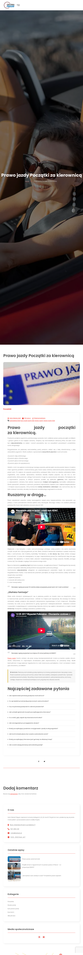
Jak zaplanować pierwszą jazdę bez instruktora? (26, 696)
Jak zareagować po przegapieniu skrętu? (24, 723)
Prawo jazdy (12, 658)
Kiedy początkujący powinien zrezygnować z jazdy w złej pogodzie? (33, 728)
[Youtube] (43, 937)
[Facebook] (39, 937)
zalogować (14, 794)
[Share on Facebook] (39, 761)
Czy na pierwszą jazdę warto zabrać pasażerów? (26, 706)
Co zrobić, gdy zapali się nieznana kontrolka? (25, 717)
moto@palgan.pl (16, 833)
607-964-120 (14, 829)
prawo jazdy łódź (49, 421)
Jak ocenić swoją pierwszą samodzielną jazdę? (26, 745)
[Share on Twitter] (44, 761)
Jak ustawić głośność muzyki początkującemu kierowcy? (30, 712)
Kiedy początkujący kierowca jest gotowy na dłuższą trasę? (30, 739)
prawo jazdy (39, 421)
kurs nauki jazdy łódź (27, 421)
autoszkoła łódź (15, 421)
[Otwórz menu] (18, 5)
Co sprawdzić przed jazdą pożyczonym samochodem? (29, 701)
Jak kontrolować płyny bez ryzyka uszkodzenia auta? (28, 734)
